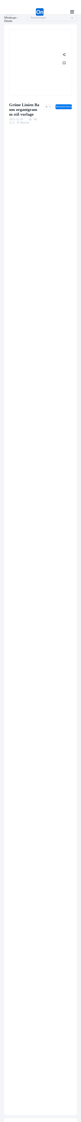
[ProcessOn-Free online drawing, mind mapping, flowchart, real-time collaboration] (29, 12)
